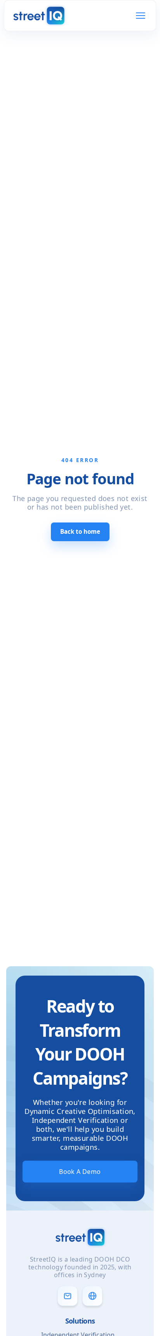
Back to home (80, 531)
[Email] (67, 1296)
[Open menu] (141, 16)
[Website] (92, 1296)
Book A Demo (80, 1171)
